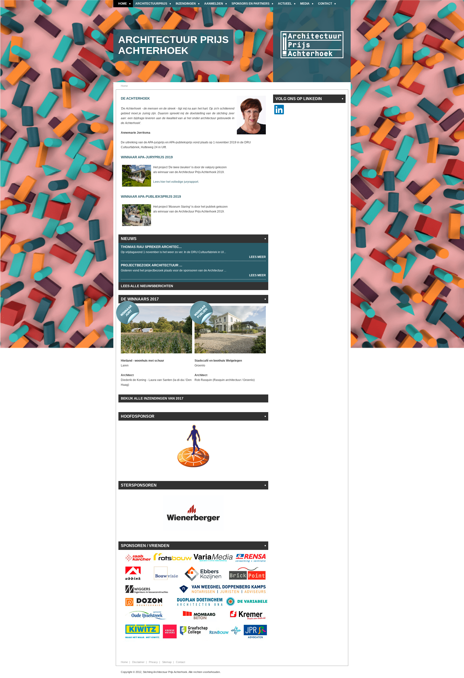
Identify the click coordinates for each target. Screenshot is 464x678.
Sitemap (167, 662)
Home (124, 662)
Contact (180, 662)
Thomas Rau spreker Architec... (151, 247)
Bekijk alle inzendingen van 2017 (152, 398)
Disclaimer (138, 662)
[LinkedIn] (279, 112)
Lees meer (257, 257)
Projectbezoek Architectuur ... (151, 265)
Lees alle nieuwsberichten (147, 286)
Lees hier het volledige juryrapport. (176, 181)
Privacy (153, 662)
